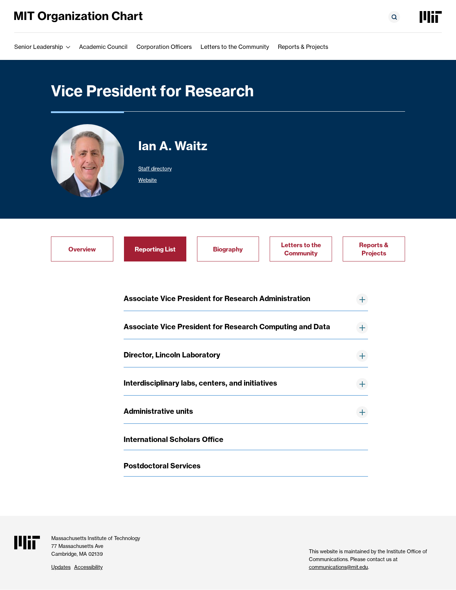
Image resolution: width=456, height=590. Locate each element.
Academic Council (103, 46)
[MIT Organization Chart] (78, 16)
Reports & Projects (303, 46)
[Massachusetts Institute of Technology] (431, 17)
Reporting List (155, 249)
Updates (61, 567)
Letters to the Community (235, 46)
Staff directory (154, 169)
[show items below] (362, 299)
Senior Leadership (38, 46)
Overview (82, 249)
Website (147, 180)
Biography (228, 249)
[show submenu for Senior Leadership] (68, 47)
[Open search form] (394, 17)
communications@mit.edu (338, 567)
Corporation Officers (164, 46)
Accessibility (88, 567)
